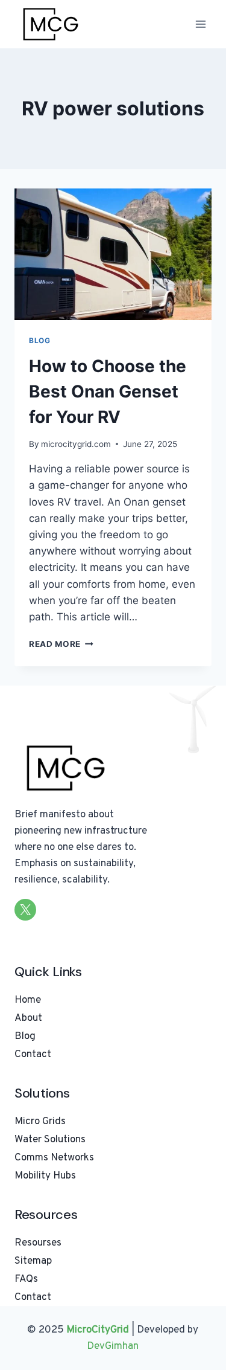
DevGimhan (113, 1346)
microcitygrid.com (76, 444)
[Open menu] (200, 23)
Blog (39, 340)
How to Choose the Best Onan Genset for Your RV (107, 391)
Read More (61, 644)
